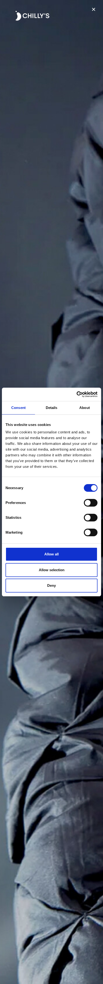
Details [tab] (51, 408)
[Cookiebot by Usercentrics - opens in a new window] (76, 394)
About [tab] (84, 408)
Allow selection (51, 570)
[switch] (90, 503)
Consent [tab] (18, 408)
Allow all (51, 554)
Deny (51, 585)
